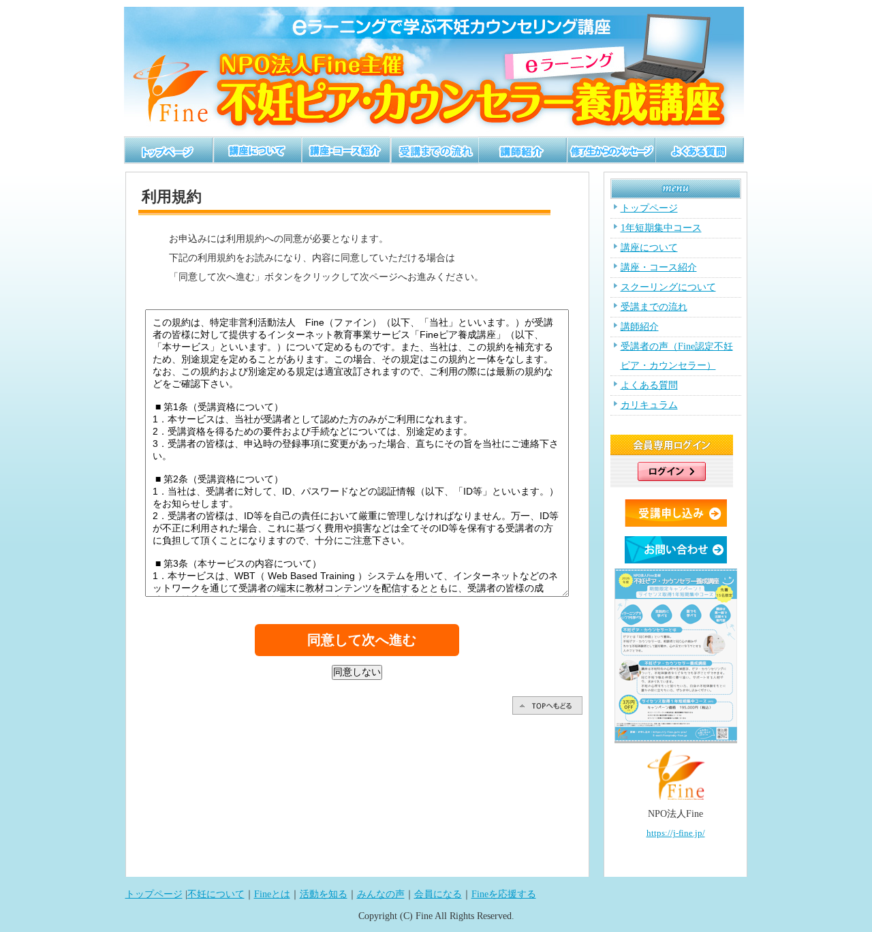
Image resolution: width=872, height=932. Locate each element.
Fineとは (272, 894)
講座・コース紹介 (659, 267)
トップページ (649, 208)
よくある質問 (649, 385)
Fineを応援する (503, 894)
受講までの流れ (654, 307)
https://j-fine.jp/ (676, 833)
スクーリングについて (668, 287)
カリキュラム (649, 405)
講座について (649, 248)
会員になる (438, 894)
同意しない (357, 671)
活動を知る (323, 894)
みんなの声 (381, 894)
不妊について (216, 894)
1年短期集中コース (661, 228)
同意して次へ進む (361, 639)
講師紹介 (640, 327)
